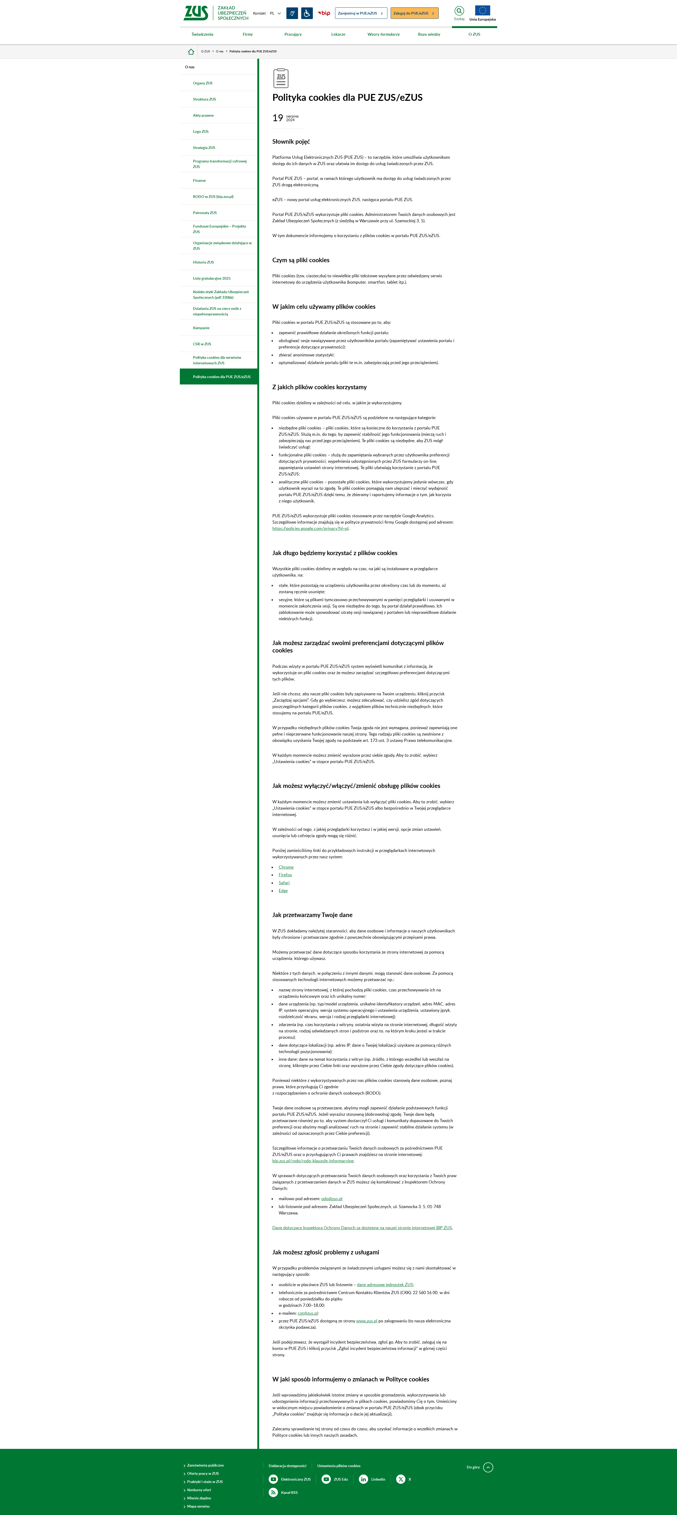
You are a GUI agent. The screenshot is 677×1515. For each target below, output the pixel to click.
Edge (283, 890)
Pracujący (286, 37)
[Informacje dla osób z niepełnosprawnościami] (307, 13)
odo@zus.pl (331, 1198)
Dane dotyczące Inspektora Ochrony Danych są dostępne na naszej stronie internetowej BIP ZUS (362, 1227)
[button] (338, 1465)
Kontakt (259, 13)
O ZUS (466, 37)
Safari (284, 882)
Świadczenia (196, 37)
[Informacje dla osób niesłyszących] (292, 13)
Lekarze (330, 37)
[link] (483, 13)
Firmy (239, 37)
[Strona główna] (191, 51)
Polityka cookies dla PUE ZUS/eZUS (253, 51)
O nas (219, 51)
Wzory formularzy (380, 37)
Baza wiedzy (423, 37)
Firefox (285, 874)
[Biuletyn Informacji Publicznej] (324, 13)
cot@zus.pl (308, 1313)
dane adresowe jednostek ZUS (385, 1284)
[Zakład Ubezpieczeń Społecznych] (216, 13)
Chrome (286, 866)
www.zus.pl (366, 1320)
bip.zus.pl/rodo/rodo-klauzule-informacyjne (313, 1160)
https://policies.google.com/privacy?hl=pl (310, 528)
